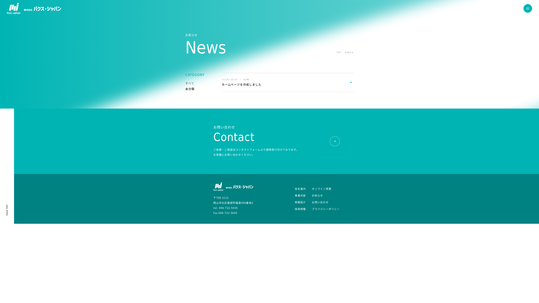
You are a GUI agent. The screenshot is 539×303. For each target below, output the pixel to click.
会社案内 (438, 8)
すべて (189, 83)
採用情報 (471, 8)
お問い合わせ (513, 8)
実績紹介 (460, 8)
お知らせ (499, 8)
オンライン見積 (485, 8)
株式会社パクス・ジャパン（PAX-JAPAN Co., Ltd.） (34, 8)
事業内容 (449, 8)
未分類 (189, 89)
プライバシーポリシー (326, 209)
